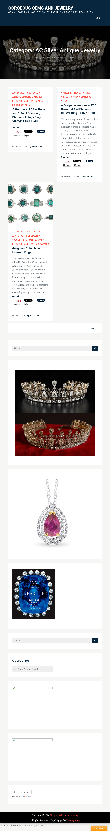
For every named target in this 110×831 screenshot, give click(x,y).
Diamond (26, 97)
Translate (28, 796)
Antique (16, 97)
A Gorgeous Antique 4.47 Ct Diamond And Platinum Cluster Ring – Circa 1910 (79, 109)
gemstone (43, 244)
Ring (40, 101)
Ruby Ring (24, 105)
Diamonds (37, 97)
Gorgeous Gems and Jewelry (40, 8)
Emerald (39, 240)
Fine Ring (32, 101)
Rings (15, 105)
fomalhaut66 (37, 147)
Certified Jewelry (30, 236)
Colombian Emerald (23, 240)
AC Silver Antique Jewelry (26, 93)
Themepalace (73, 820)
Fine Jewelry (19, 101)
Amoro (16, 236)
